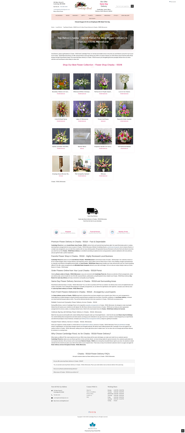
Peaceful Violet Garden (124, 119)
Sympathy (98, 15)
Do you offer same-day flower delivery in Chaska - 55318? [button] (68, 361)
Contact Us (89, 395)
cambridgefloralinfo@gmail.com (61, 9)
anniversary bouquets (113, 247)
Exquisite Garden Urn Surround (103, 146)
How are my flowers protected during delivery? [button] (65, 368)
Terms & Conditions (91, 392)
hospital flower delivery (87, 324)
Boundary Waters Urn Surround (61, 92)
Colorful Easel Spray (61, 119)
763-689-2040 (63, 6)
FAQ (88, 397)
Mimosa (103, 174)
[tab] (93, 361)
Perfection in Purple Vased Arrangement (103, 92)
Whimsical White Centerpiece (82, 92)
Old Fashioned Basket (124, 146)
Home (52, 27)
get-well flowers (121, 324)
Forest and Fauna (103, 119)
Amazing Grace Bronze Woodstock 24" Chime (61, 174)
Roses (68, 15)
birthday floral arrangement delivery (91, 318)
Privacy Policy (90, 393)
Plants (90, 15)
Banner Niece (82, 146)
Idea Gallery (125, 15)
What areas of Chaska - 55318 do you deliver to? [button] (66, 372)
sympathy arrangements (92, 305)
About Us (89, 390)
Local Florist (59, 27)
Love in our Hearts (124, 92)
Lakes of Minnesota (82, 119)
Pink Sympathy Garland (82, 174)
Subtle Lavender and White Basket (61, 146)
